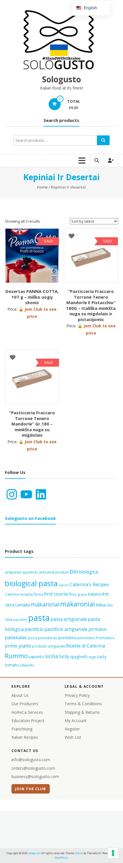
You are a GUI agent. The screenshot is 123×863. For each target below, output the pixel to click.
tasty (101, 656)
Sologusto (61, 79)
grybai (82, 594)
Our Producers (24, 703)
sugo (92, 656)
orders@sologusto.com (33, 768)
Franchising (21, 729)
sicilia (51, 656)
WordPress (61, 858)
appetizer (30, 572)
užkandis (27, 665)
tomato (12, 665)
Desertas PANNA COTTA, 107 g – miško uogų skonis (32, 296)
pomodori (86, 637)
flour (73, 594)
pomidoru (67, 637)
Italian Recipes (24, 737)
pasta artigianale (69, 619)
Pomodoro (105, 637)
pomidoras (47, 637)
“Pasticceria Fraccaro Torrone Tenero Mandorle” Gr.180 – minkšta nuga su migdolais (32, 424)
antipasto (13, 572)
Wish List (73, 737)
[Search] (103, 140)
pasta (39, 617)
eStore (79, 853)
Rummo (16, 656)
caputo (63, 585)
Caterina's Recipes (89, 584)
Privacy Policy (77, 695)
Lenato (22, 605)
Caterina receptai (19, 594)
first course (56, 594)
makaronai (45, 604)
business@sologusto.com (35, 776)
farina (38, 594)
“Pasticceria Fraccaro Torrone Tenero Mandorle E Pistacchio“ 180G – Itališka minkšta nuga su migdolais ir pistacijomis (91, 305)
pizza (32, 637)
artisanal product (54, 572)
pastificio (34, 629)
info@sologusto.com (30, 759)
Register (72, 729)
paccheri (20, 619)
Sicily (64, 656)
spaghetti (79, 656)
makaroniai (77, 604)
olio (110, 605)
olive (9, 619)
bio (74, 571)
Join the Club (30, 788)
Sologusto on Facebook (30, 518)
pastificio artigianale (66, 629)
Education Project (27, 720)
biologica (88, 572)
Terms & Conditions (83, 703)
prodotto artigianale (48, 646)
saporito (36, 656)
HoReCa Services (27, 712)
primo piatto (18, 646)
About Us (20, 695)
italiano (94, 594)
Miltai (101, 605)
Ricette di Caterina (85, 646)
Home (42, 187)
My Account (76, 720)
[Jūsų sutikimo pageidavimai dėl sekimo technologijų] (113, 853)
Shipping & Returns (82, 712)
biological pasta (31, 583)
